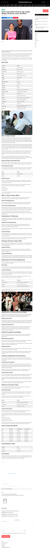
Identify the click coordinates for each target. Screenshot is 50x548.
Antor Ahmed (5, 15)
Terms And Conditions (5, 542)
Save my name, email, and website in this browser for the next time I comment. (14, 533)
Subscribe (43, 2)
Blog (35, 36)
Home (4, 5)
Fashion (29, 5)
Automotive (8, 5)
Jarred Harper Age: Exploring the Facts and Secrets (7, 512)
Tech (41, 5)
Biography (16, 5)
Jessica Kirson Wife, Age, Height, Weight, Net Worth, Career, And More (10, 514)
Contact (44, 5)
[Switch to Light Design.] (47, 5)
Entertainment (21, 5)
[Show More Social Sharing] (19, 17)
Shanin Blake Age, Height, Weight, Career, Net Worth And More (14, 495)
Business (12, 5)
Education (25, 5)
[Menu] (1, 5)
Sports (38, 5)
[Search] (48, 5)
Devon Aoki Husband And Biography (11, 494)
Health (33, 5)
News (35, 5)
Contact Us (3, 546)
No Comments (14, 15)
